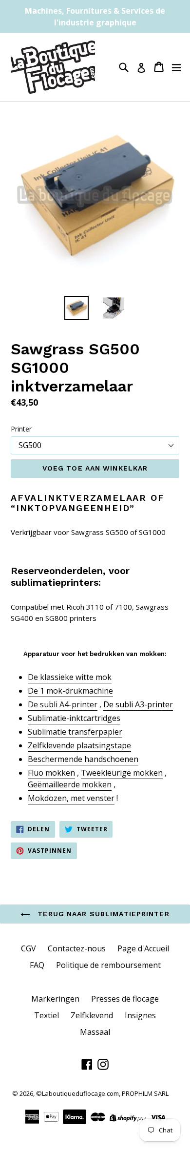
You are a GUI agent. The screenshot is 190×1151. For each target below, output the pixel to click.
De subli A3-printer (138, 704)
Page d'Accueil (143, 948)
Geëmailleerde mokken (70, 784)
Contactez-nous (77, 948)
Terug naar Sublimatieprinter (102, 914)
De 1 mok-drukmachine (70, 690)
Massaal (95, 1032)
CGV (28, 948)
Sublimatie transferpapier (75, 731)
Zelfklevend (92, 1015)
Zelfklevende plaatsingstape (79, 745)
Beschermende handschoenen (83, 759)
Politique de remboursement (108, 965)
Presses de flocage (125, 998)
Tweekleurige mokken (122, 772)
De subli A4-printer (62, 704)
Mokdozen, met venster (71, 798)
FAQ (37, 965)
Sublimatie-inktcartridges (74, 718)
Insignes (140, 1015)
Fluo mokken (51, 772)
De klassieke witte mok (70, 677)
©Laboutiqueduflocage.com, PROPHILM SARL (102, 1093)
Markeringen (55, 998)
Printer (21, 428)
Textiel (46, 1015)
